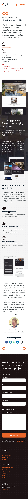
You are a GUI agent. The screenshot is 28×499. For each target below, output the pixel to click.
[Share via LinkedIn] (17, 342)
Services (4, 473)
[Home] (9, 4)
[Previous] (3, 13)
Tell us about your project (8, 412)
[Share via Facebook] (6, 342)
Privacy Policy (20, 441)
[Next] (6, 13)
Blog (3, 475)
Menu (23, 4)
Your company (5, 400)
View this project (6, 47)
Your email (4, 385)
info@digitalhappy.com (7, 455)
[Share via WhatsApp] (14, 342)
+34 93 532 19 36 (6, 453)
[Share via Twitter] (10, 342)
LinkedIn (4, 459)
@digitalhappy (5, 457)
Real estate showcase (7, 467)
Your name (5, 377)
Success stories (6, 471)
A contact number (6, 392)
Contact (4, 477)
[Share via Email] (21, 342)
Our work (4, 469)
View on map (5, 489)
